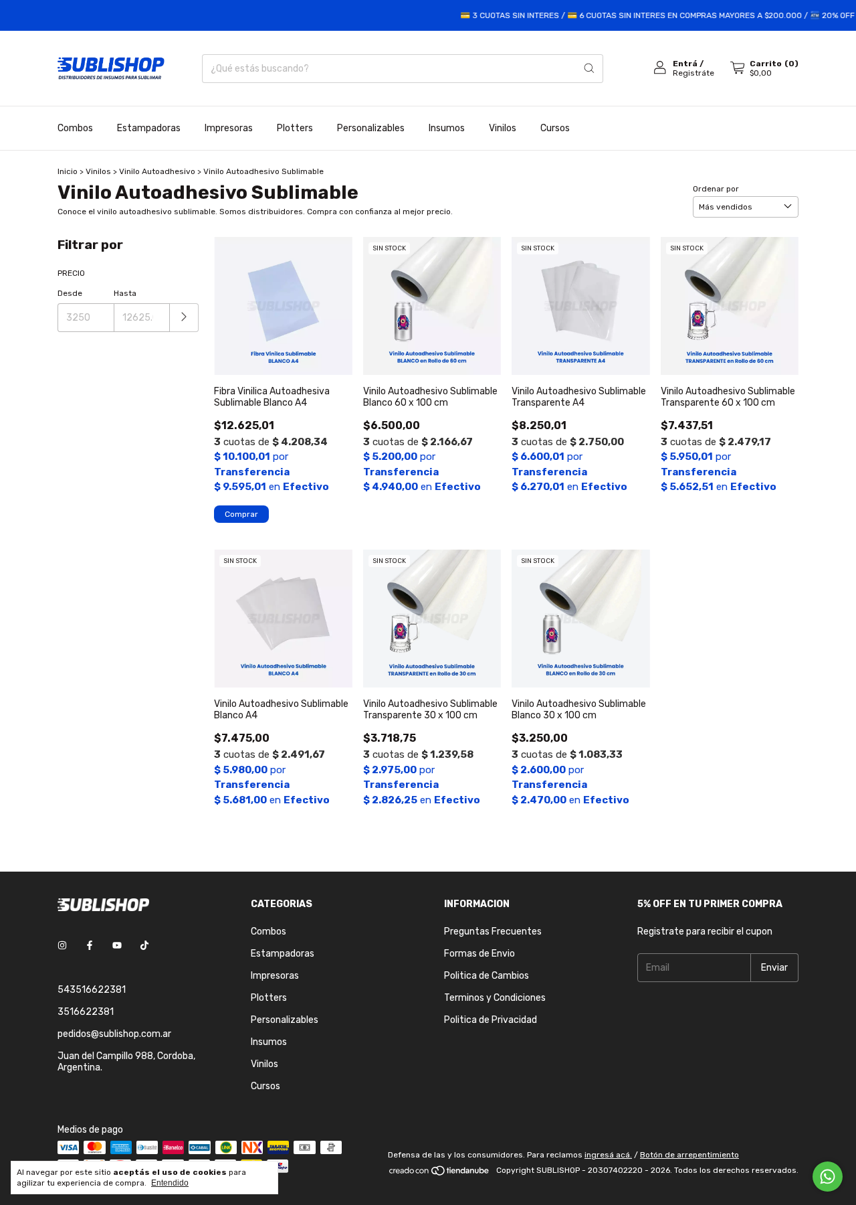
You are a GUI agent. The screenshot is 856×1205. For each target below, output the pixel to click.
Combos (75, 128)
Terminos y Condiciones (495, 997)
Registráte (693, 73)
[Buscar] (589, 68)
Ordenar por (716, 188)
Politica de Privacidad (490, 1020)
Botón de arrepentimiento (689, 1154)
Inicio (68, 171)
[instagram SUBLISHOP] (62, 946)
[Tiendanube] (440, 1173)
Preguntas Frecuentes (493, 931)
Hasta (125, 293)
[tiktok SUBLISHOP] (144, 946)
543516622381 (92, 989)
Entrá (685, 63)
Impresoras (229, 128)
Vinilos (502, 128)
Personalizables (371, 128)
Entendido (170, 1183)
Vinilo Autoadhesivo (157, 171)
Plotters (295, 128)
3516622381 (86, 1012)
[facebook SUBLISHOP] (89, 946)
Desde (70, 293)
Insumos (447, 128)
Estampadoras (149, 128)
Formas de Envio (479, 953)
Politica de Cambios (486, 975)
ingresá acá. (608, 1154)
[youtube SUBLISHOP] (117, 946)
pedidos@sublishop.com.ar (114, 1034)
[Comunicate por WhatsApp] (828, 1176)
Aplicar (184, 317)
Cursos (555, 128)
